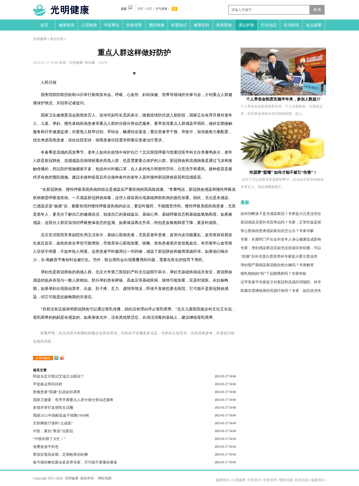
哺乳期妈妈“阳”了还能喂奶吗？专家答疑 (273, 273)
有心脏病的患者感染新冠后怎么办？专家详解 (277, 231)
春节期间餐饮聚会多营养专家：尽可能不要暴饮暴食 (75, 462)
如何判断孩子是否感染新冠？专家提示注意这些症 (281, 214)
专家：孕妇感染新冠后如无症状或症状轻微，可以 (281, 248)
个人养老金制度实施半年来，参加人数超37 (283, 99)
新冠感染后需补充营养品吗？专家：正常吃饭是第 (281, 222)
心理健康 (89, 25)
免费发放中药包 (46, 447)
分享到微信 (43, 358)
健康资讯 (66, 25)
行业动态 (269, 25)
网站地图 (105, 478)
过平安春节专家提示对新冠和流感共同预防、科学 (281, 282)
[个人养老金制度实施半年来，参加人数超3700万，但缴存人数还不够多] (283, 71)
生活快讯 (291, 25)
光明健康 (40, 39)
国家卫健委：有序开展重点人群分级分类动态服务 (73, 400)
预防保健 (156, 25)
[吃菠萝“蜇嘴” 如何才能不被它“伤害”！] (283, 145)
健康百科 (201, 25)
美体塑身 (224, 25)
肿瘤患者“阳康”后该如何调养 (56, 392)
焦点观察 (314, 25)
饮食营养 (134, 25)
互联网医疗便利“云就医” (53, 423)
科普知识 (179, 25)
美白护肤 (246, 25)
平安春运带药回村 (47, 384)
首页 (44, 25)
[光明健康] (64, 9)
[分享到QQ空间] (56, 358)
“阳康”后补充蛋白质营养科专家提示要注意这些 (279, 256)
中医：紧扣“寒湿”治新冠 (53, 431)
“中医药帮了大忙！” (49, 439)
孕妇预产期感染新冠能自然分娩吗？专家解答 (277, 265)
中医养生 (111, 25)
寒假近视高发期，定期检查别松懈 (60, 454)
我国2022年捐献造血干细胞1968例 (61, 415)
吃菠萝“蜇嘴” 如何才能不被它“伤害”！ (283, 172)
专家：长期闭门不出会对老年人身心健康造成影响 (281, 239)
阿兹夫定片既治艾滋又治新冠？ (58, 376)
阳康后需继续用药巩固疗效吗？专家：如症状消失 (281, 291)
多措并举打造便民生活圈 (53, 408)
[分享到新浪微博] (62, 358)
